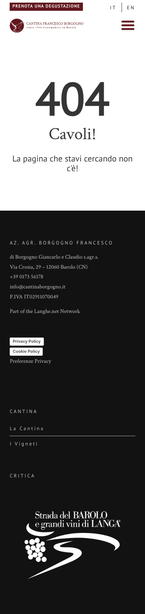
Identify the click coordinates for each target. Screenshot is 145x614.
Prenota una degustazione (46, 6)
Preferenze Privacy (30, 361)
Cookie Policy (26, 351)
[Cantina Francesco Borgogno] (47, 32)
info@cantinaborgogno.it (37, 287)
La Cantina (27, 428)
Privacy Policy (27, 341)
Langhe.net (46, 311)
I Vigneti (24, 443)
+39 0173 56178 (26, 277)
